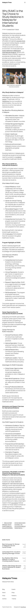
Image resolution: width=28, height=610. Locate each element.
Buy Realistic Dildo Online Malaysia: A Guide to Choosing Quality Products (10, 559)
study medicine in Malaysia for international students (11, 51)
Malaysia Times (7, 2)
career (4, 99)
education (10, 234)
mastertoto (5, 101)
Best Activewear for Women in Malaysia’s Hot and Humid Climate (11, 545)
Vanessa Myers (10, 29)
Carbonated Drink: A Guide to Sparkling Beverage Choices (11, 552)
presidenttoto (21, 41)
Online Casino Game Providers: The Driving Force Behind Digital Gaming (20, 525)
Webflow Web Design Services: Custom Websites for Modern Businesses (11, 567)
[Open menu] (25, 2)
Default (17, 29)
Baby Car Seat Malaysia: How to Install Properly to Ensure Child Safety (7, 525)
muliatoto (18, 157)
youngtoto (14, 503)
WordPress (23, 607)
